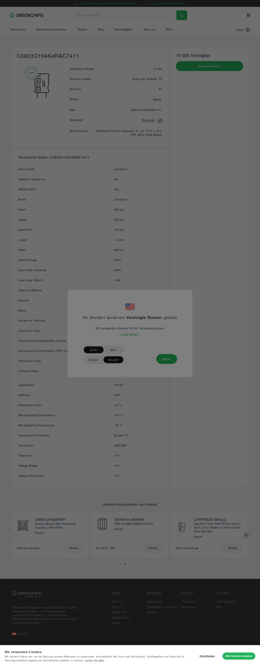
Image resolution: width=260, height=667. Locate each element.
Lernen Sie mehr (94, 660)
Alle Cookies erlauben (239, 656)
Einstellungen (207, 656)
